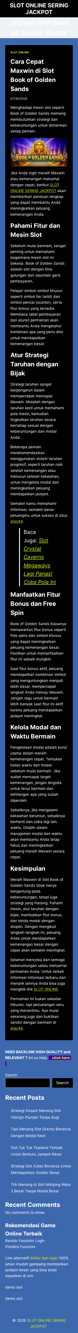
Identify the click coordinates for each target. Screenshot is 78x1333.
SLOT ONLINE (19, 52)
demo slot (14, 1287)
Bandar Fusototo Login (25, 1240)
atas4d (16, 1028)
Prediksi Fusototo (20, 1247)
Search (11, 1075)
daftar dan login (44, 1258)
